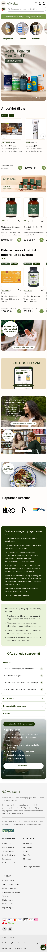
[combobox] (26, 9)
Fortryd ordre (7, 859)
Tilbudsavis (27, 859)
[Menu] (3, 3)
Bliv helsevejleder (9, 888)
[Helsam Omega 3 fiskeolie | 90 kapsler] (34, 207)
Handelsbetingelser (8, 943)
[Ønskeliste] (36, 3)
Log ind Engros (7, 908)
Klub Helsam (27, 847)
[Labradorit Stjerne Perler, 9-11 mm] (11, 129)
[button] (44, 3)
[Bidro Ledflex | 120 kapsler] (34, 277)
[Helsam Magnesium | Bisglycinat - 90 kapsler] (11, 207)
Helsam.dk (11, 938)
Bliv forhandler (7, 900)
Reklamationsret (8, 863)
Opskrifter (27, 855)
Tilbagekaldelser (8, 851)
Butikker (26, 863)
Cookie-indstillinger (20, 948)
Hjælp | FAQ (6, 844)
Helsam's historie (8, 881)
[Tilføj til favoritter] (19, 220)
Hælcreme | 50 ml (32, 146)
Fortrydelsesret (8, 847)
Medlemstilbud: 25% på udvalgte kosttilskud (23, 17)
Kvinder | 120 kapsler (9, 146)
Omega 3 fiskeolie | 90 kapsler (33, 228)
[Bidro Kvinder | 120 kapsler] (11, 277)
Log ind (23, 773)
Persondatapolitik (35, 943)
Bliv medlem (24, 766)
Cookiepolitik (6, 948)
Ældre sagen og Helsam (11, 892)
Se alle (4, 258)
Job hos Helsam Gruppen (11, 885)
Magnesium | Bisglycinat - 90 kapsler (11, 228)
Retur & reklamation (9, 855)
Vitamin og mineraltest (31, 867)
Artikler (25, 851)
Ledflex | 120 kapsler (32, 296)
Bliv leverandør (7, 904)
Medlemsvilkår (22, 943)
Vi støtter (5, 896)
